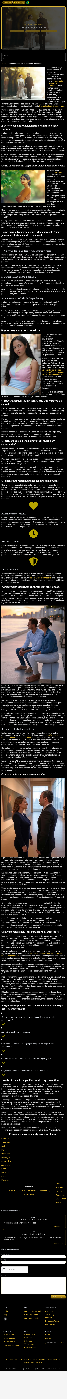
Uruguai (59, 1191)
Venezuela (5, 1142)
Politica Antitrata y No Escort (54, 1359)
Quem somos (8, 1335)
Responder (59, 1227)
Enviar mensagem (58, 1296)
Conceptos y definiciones (33, 31)
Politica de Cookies (44, 1356)
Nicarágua (5, 1157)
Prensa (48, 1338)
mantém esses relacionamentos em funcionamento (29, 736)
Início (3, 64)
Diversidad (49, 1311)
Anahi (33, 1217)
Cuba (3, 1176)
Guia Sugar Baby (31, 1315)
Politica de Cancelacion (25, 1359)
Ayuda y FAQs (9, 1338)
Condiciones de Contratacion (17, 1356)
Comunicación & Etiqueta (17, 31)
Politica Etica (50, 1324)
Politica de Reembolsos (12, 1359)
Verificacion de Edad (29, 1362)
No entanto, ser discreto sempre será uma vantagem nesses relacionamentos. (53, 372)
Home (26, 24)
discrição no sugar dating (40, 578)
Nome (6, 1254)
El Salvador (61, 1199)
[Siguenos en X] (5, 1319)
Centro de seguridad (11, 1345)
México (4, 1150)
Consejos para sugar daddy (49, 31)
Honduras (5, 1154)
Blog (5, 1315)
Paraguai (5, 1172)
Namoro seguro (9, 1342)
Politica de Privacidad (31, 1356)
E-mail (6, 1260)
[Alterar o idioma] (27, 2)
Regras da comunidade (39, 1359)
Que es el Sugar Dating (33, 1311)
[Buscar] (61, 1343)
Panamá (4, 1180)
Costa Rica (6, 1161)
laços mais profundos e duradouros (55, 83)
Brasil (58, 1202)
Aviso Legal (54, 1356)
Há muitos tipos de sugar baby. (52, 106)
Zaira (33, 1232)
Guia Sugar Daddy (31, 1318)
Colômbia (5, 1139)
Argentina (5, 1165)
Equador (59, 1187)
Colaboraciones (30, 1347)
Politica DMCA (39, 1362)
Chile (3, 1169)
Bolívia (4, 1146)
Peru (58, 1184)
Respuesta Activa (52, 1321)
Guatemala (60, 1195)
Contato (48, 1335)
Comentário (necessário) (8, 1275)
